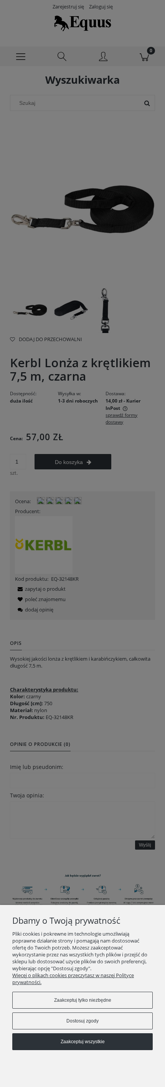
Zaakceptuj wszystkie (83, 1041)
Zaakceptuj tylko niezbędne (82, 1000)
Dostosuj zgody (82, 1021)
